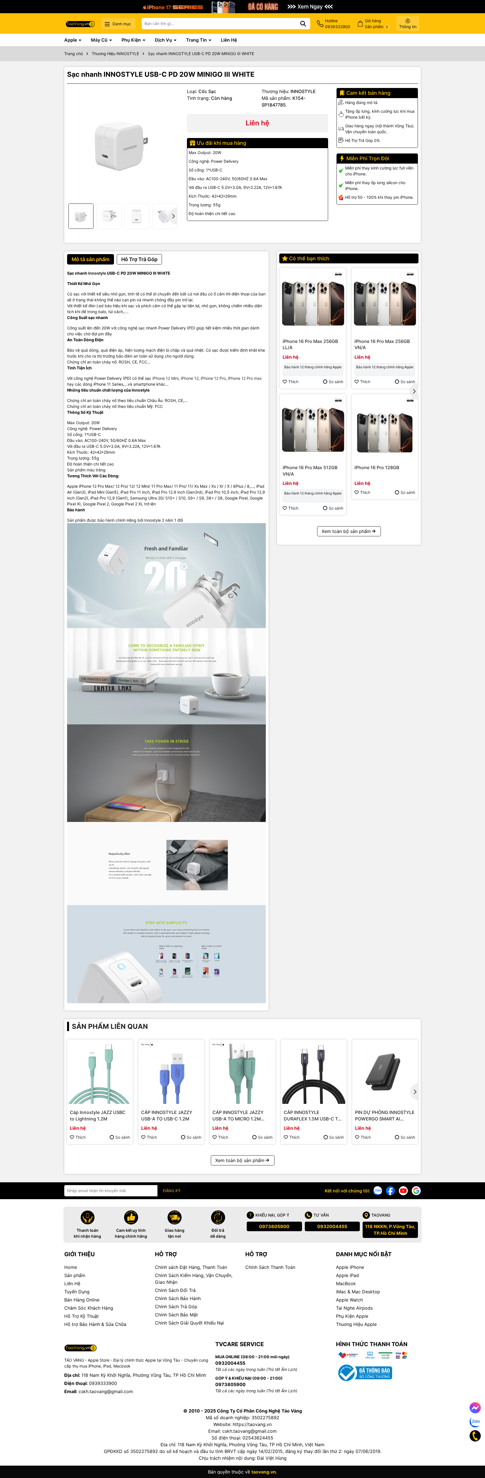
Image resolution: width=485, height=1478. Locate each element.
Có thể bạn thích (309, 258)
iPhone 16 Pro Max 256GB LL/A (310, 344)
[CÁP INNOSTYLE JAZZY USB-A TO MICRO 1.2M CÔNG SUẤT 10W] (242, 1072)
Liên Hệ (229, 40)
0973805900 (274, 1226)
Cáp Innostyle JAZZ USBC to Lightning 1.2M (97, 1115)
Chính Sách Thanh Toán (270, 1267)
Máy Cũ (100, 40)
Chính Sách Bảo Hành (178, 1298)
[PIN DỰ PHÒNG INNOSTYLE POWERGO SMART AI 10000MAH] (385, 1072)
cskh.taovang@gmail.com (106, 1391)
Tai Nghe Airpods (354, 1308)
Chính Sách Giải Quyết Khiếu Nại (189, 1323)
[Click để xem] (123, 144)
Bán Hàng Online (81, 1300)
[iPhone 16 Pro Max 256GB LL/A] (313, 301)
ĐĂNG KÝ (171, 1190)
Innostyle (97, 273)
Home (70, 1267)
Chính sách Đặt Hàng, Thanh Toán (191, 1267)
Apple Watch (349, 1300)
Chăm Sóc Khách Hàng (88, 1308)
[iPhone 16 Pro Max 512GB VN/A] (313, 427)
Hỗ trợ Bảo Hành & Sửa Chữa (95, 1324)
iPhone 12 (189, 378)
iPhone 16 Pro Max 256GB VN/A (382, 344)
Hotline (337, 23)
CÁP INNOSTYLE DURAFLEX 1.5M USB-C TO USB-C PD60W (312, 1115)
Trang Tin (197, 40)
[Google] (416, 1190)
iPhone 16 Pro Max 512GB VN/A (310, 470)
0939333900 (103, 1383)
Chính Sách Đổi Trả (175, 1290)
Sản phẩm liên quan (110, 1026)
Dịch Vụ (164, 40)
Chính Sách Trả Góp (176, 1306)
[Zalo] (377, 1190)
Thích (293, 381)
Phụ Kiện (132, 40)
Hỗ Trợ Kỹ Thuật (81, 1316)
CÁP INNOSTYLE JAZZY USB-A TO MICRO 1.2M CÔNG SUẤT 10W (238, 1115)
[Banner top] (242, 6)
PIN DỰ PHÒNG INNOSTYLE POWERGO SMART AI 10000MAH (385, 1115)
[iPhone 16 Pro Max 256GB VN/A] (385, 301)
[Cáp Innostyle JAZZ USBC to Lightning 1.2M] (99, 1072)
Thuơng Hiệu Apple (356, 1324)
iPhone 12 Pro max (245, 378)
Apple (71, 40)
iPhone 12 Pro (213, 378)
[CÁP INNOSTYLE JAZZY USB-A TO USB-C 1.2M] (171, 1072)
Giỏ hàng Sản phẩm (376, 23)
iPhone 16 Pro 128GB (376, 467)
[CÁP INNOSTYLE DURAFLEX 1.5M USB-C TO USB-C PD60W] (313, 1072)
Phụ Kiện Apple (352, 1316)
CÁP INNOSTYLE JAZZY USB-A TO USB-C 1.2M (166, 1115)
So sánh (336, 381)
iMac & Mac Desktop (358, 1291)
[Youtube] (403, 1190)
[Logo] (80, 23)
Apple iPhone (350, 1267)
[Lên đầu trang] (473, 1455)
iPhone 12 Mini (165, 378)
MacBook (346, 1283)
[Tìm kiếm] (303, 23)
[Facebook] (390, 1190)
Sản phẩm (74, 1275)
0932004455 (332, 1226)
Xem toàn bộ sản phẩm (346, 531)
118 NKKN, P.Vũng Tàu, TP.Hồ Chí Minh (390, 1230)
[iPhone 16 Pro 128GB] (385, 427)
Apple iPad (347, 1275)
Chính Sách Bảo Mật (176, 1314)
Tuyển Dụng (77, 1291)
